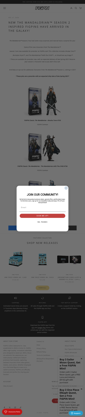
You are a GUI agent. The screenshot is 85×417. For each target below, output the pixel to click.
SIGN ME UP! (43, 216)
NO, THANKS (42, 222)
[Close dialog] (66, 188)
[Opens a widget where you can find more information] (76, 413)
